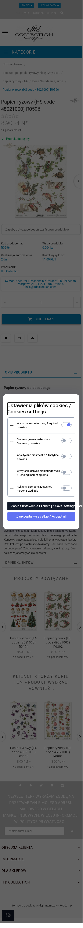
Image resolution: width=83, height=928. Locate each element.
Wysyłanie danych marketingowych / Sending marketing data (38, 472)
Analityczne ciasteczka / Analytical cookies (38, 457)
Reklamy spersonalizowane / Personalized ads (34, 488)
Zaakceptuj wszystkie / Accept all (41, 516)
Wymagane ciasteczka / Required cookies (37, 425)
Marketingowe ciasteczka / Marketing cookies (33, 441)
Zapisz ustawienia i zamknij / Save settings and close (43, 506)
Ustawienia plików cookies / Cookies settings (39, 409)
